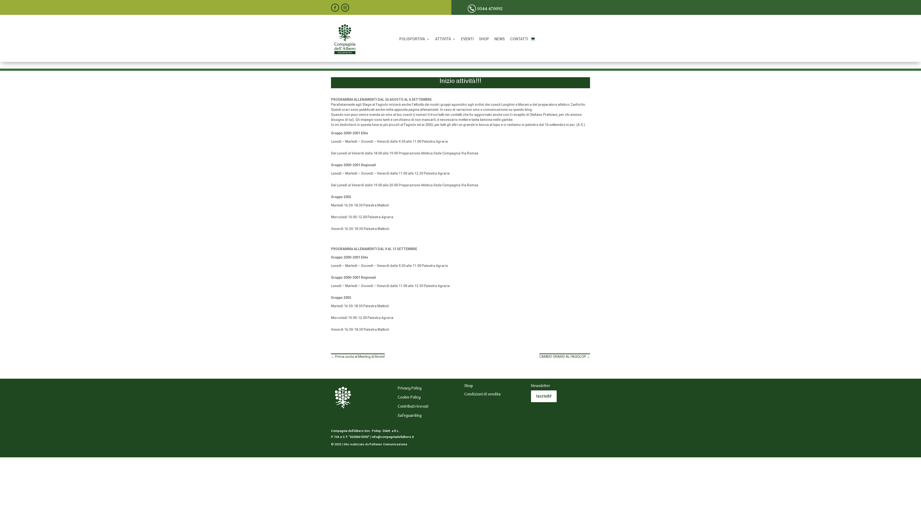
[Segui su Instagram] (345, 8)
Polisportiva (412, 39)
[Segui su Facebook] (335, 8)
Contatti (519, 39)
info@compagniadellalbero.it (393, 437)
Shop (484, 39)
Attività (443, 39)
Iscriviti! (543, 396)
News (499, 39)
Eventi (467, 39)
